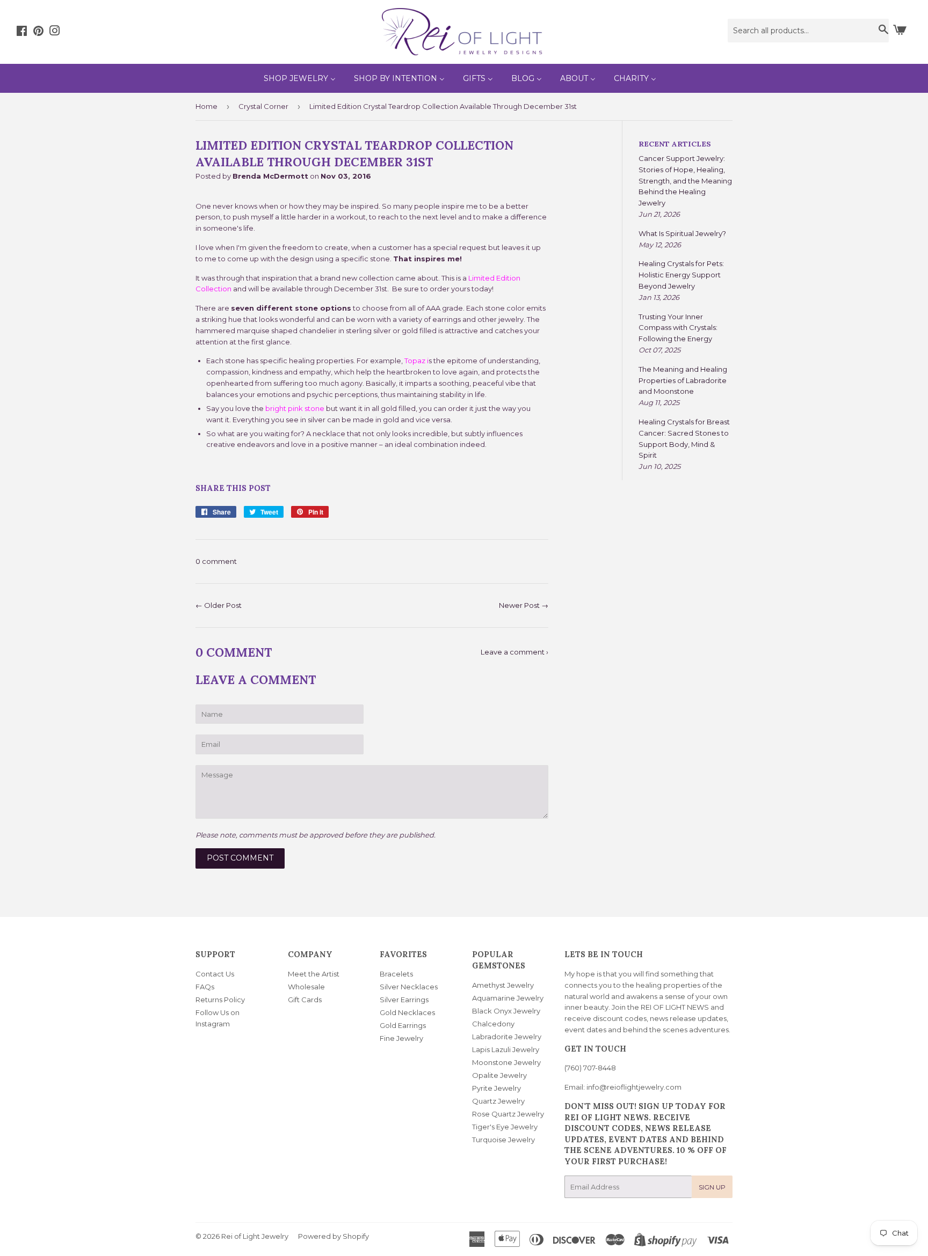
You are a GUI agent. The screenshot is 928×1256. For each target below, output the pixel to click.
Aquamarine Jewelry (507, 998)
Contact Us (214, 973)
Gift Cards (305, 999)
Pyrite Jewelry (496, 1088)
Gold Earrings (403, 1025)
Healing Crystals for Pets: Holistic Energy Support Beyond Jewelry (681, 274)
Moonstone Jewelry (506, 1062)
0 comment (216, 561)
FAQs (204, 986)
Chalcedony (493, 1023)
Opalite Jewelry (499, 1075)
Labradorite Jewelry (506, 1036)
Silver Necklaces (409, 986)
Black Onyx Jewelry (506, 1011)
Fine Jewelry (401, 1038)
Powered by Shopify (333, 1236)
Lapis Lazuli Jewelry (505, 1049)
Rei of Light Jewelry (254, 1236)
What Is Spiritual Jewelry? (682, 233)
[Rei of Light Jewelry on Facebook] (21, 32)
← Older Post (218, 605)
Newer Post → (523, 605)
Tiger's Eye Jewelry (505, 1126)
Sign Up (712, 1187)
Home (206, 106)
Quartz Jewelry (498, 1101)
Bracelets (396, 973)
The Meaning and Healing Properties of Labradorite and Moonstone (683, 380)
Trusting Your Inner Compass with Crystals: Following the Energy (678, 327)
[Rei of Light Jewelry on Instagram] (54, 32)
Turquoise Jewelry (503, 1139)
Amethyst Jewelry (503, 985)
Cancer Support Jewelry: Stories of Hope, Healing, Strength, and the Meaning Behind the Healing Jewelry (685, 180)
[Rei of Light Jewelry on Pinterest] (38, 32)
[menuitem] (300, 78)
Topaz (415, 360)
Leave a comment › (514, 652)
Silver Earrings (404, 999)
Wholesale (306, 986)
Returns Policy (220, 999)
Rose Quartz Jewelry (508, 1114)
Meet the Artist (313, 973)
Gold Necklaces (407, 1012)
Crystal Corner (263, 106)
